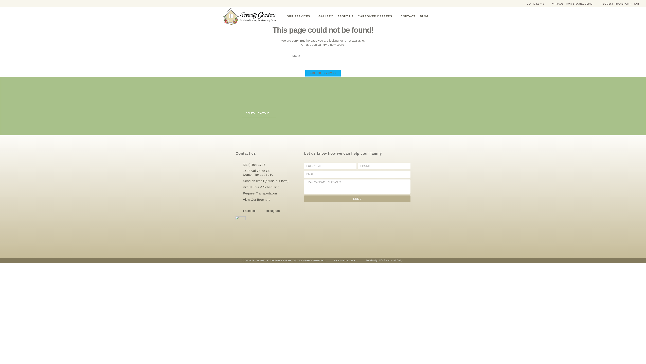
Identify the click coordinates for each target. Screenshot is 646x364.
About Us (345, 16)
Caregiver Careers (375, 16)
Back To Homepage (323, 73)
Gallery (325, 16)
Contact (408, 16)
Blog (424, 16)
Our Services (298, 16)
